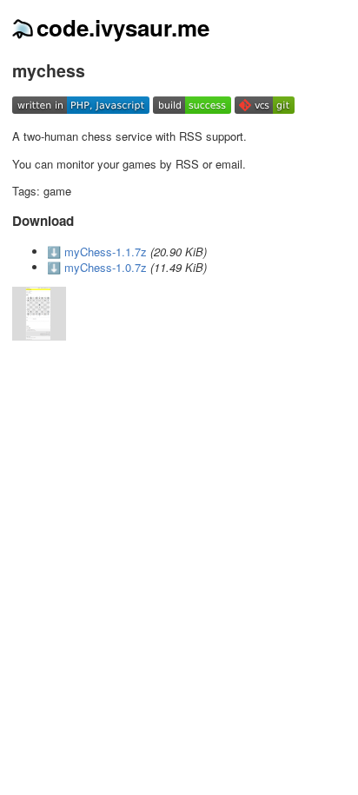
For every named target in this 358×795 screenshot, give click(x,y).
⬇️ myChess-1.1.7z (97, 251)
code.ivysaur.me (122, 27)
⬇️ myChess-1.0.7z (97, 267)
